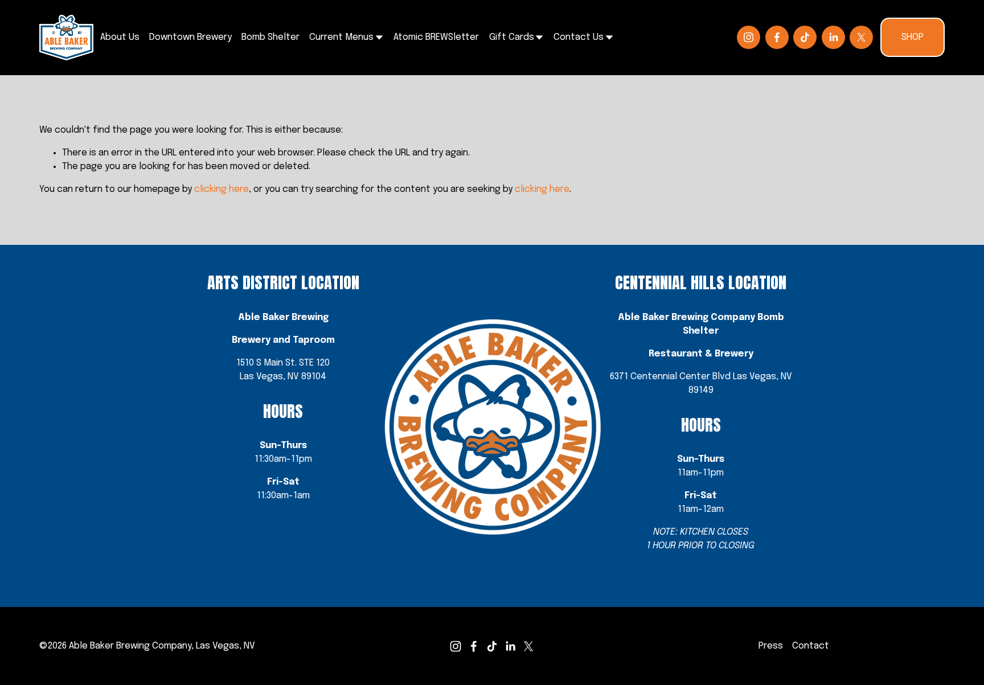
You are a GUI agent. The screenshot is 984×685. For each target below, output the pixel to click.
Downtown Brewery (190, 37)
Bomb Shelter (270, 37)
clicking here (221, 189)
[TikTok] (805, 37)
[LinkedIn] (833, 37)
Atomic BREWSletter (436, 37)
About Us (120, 37)
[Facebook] (777, 37)
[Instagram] (748, 37)
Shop (912, 37)
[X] (861, 37)
